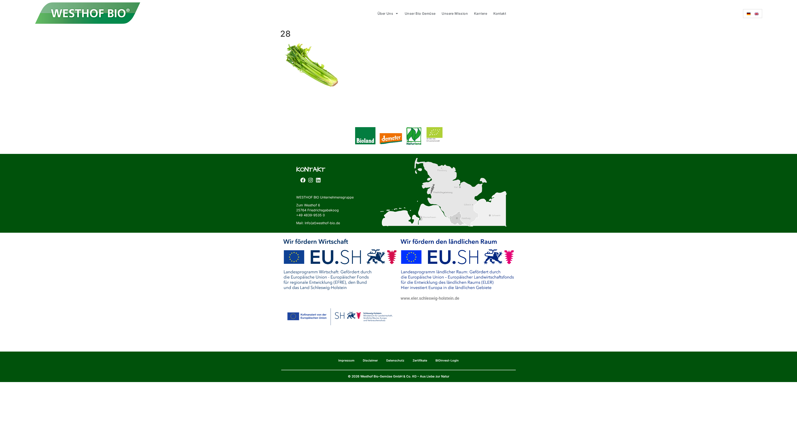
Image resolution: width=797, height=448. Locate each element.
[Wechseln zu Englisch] (756, 13)
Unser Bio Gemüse (420, 13)
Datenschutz (395, 360)
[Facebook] (303, 180)
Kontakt (499, 13)
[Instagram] (310, 180)
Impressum (346, 360)
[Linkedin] (318, 180)
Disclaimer (370, 360)
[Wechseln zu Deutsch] (749, 13)
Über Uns (385, 13)
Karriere (480, 13)
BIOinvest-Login (447, 360)
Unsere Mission (455, 13)
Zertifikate (420, 360)
